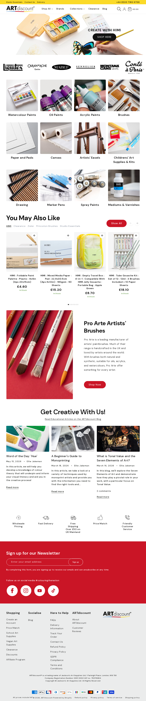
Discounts (12, 654)
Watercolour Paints (22, 115)
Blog (30, 620)
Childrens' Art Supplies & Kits (124, 160)
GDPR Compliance (57, 658)
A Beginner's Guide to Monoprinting (66, 458)
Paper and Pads (22, 157)
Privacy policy (97, 697)
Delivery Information (56, 627)
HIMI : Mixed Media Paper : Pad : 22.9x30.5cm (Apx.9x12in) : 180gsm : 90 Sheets (56, 280)
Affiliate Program (15, 659)
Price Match (13, 627)
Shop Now (95, 384)
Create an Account (11, 621)
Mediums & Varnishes (123, 205)
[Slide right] (137, 223)
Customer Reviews (77, 629)
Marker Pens (56, 205)
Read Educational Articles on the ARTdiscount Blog (73, 419)
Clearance (12, 649)
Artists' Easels (90, 157)
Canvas (56, 157)
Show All (116, 223)
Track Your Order (56, 635)
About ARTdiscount (79, 621)
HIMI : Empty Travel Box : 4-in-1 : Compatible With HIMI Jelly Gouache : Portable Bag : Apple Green (90, 282)
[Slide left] (130, 223)
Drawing (22, 205)
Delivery (41, 2)
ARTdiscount (47, 698)
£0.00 (135, 9)
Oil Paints (56, 115)
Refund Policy (58, 646)
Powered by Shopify (62, 698)
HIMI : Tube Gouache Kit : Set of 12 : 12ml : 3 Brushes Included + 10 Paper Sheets (124, 280)
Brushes (124, 115)
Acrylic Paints (90, 115)
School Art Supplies (12, 634)
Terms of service (114, 697)
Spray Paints (90, 205)
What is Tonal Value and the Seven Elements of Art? (116, 458)
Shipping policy (132, 697)
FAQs (53, 620)
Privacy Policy (58, 651)
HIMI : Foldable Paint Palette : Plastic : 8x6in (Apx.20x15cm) (22, 278)
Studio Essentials (14, 2)
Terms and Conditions (56, 667)
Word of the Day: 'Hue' (21, 456)
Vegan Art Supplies (11, 643)
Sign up (75, 562)
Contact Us (30, 2)
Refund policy (81, 697)
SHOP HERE (104, 37)
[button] (46, 9)
